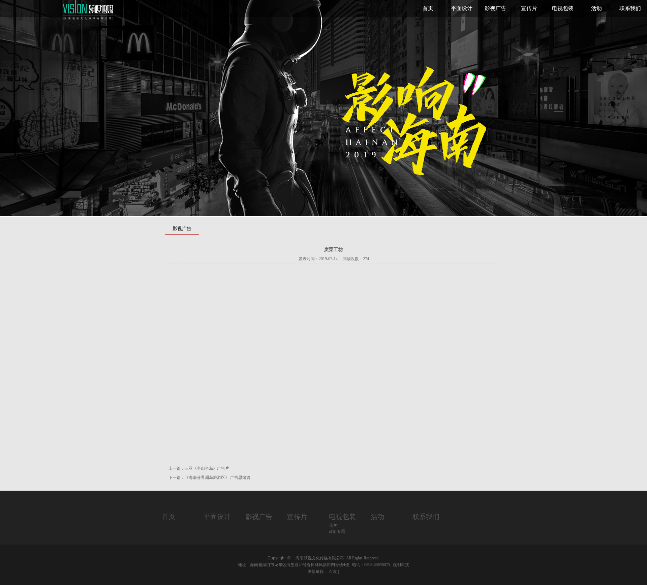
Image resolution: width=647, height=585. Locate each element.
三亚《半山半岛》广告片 (207, 468)
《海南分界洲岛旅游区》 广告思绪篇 (217, 477)
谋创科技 (401, 564)
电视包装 (563, 8)
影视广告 (495, 8)
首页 (428, 8)
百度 (333, 571)
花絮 (333, 525)
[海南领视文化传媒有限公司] (88, 19)
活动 (596, 8)
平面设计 (461, 8)
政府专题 (337, 531)
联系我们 (630, 8)
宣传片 (529, 8)
